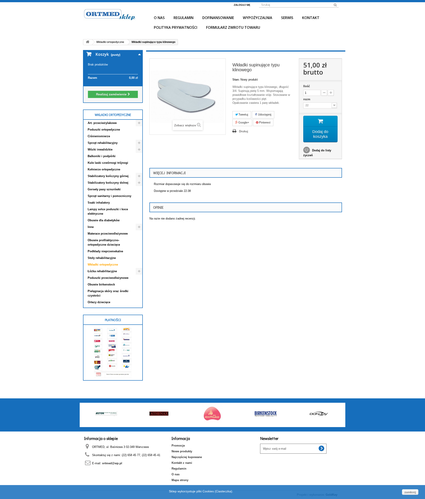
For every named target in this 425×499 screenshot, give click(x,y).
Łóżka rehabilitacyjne (102, 271)
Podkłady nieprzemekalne (105, 251)
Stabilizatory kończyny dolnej (108, 182)
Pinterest (264, 122)
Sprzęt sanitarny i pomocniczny (109, 196)
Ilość (306, 86)
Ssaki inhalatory (99, 202)
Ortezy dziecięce (99, 302)
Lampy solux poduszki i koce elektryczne (108, 211)
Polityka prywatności (175, 27)
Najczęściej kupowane (187, 457)
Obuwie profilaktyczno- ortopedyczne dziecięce (104, 242)
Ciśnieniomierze (99, 136)
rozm (307, 99)
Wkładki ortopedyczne (103, 264)
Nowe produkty (182, 451)
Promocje (178, 445)
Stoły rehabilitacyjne (102, 258)
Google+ (243, 122)
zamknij (410, 492)
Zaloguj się (242, 5)
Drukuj (243, 131)
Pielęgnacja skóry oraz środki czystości (108, 293)
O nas (159, 17)
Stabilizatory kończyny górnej (108, 176)
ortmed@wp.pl (112, 463)
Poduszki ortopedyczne (104, 129)
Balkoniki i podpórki (102, 156)
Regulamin (183, 17)
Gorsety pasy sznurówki (104, 189)
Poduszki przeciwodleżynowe (108, 277)
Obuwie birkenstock (101, 284)
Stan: (236, 79)
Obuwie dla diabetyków (104, 220)
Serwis (287, 17)
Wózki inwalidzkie (100, 149)
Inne (91, 227)
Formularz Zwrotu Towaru (233, 27)
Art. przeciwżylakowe (102, 123)
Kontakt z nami (182, 462)
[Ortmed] (113, 14)
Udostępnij (264, 114)
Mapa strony (180, 480)
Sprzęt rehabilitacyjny (103, 142)
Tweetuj (243, 114)
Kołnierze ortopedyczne (104, 169)
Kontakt (310, 17)
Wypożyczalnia (257, 17)
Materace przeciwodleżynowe (108, 233)
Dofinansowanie (218, 17)
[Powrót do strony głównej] (87, 42)
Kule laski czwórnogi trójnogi (108, 162)
